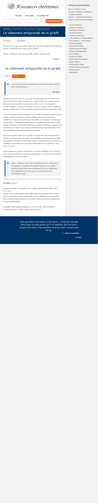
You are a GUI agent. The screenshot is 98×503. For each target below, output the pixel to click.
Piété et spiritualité (76, 43)
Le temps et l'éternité (75, 14)
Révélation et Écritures (77, 30)
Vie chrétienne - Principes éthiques (81, 38)
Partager (56, 59)
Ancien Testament (76, 25)
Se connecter (43, 16)
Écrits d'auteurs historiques (79, 59)
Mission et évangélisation (78, 51)
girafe (47, 46)
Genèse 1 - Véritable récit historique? (80, 17)
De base (7, 41)
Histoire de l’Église (76, 56)
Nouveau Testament (76, 27)
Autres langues (75, 69)
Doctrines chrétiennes (77, 35)
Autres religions (75, 62)
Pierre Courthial (72, 233)
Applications (74, 72)
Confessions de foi (76, 33)
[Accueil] (32, 7)
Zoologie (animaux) (43, 29)
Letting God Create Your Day (43, 188)
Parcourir (29, 16)
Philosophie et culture (77, 64)
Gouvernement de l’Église (78, 48)
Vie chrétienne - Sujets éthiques (80, 41)
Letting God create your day (18, 54)
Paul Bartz (21, 41)
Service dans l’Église (77, 46)
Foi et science (17, 29)
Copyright (6, 207)
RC (48, 54)
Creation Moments (22, 207)
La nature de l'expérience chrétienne (80, 12)
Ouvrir (16, 76)
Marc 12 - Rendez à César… (77, 9)
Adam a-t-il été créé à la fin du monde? (80, 19)
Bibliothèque (7, 29)
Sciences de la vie (29, 29)
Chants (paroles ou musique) (79, 67)
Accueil (18, 16)
